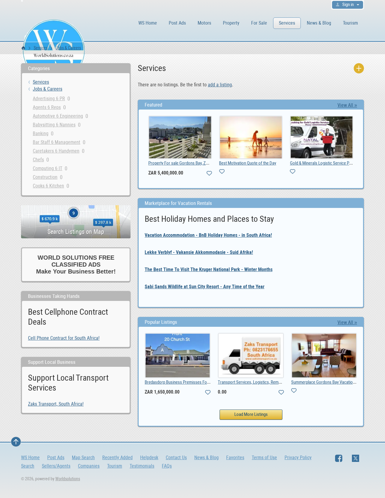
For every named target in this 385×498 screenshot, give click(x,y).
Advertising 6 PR (49, 98)
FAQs (167, 466)
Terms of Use (264, 457)
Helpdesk (149, 457)
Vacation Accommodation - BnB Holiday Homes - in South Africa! (208, 235)
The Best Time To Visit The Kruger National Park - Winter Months (209, 269)
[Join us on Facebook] (338, 458)
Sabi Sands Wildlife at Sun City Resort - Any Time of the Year (204, 286)
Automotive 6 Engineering (58, 116)
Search (27, 466)
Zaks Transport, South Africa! (56, 404)
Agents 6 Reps (47, 107)
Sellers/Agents (56, 466)
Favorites (235, 457)
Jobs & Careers (68, 47)
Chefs (38, 159)
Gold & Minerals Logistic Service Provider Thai (330, 163)
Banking (40, 133)
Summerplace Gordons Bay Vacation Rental (329, 382)
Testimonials (142, 466)
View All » (347, 105)
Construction (45, 177)
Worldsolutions (67, 478)
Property (231, 23)
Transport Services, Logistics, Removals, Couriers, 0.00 (266, 382)
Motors (204, 23)
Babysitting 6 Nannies (54, 125)
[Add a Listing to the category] (359, 68)
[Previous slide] (154, 149)
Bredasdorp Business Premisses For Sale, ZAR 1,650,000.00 (197, 382)
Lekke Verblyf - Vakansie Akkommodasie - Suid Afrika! (199, 252)
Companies (89, 466)
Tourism (350, 23)
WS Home (147, 23)
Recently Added (117, 457)
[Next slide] (347, 149)
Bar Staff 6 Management (56, 142)
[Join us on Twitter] (355, 458)
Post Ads (177, 23)
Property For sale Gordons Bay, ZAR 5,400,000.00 (191, 163)
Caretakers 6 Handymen (56, 151)
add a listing (220, 85)
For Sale (259, 23)
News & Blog (319, 23)
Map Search (83, 457)
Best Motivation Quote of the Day (247, 163)
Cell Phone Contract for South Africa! (64, 338)
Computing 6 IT (47, 168)
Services (287, 23)
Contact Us (176, 457)
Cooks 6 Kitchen (48, 186)
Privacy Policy (298, 457)
